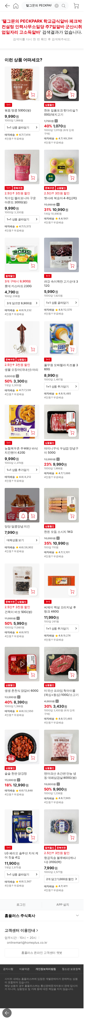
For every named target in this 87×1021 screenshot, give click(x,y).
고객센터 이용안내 (20, 930)
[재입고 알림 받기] (23, 516)
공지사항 (8, 969)
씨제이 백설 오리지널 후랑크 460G (60, 609)
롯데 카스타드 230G (18, 286)
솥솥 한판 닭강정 (16, 773)
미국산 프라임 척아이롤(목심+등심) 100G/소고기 (61, 693)
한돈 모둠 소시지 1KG (58, 532)
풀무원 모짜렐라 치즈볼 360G (61, 367)
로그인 (21, 904)
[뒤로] (7, 6)
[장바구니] (76, 6)
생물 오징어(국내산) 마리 (21, 369)
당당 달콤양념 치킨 (17, 526)
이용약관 (24, 969)
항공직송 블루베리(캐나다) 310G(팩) (60, 860)
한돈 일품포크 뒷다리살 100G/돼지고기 (60, 112)
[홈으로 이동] (16, 6)
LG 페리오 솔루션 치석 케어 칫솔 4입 (21, 855)
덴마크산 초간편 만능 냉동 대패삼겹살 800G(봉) (60, 775)
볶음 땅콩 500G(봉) (18, 110)
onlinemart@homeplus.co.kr (27, 942)
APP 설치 (62, 904)
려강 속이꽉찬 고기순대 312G (61, 283)
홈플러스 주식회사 (20, 915)
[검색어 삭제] (56, 6)
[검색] (64, 6)
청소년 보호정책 (71, 969)
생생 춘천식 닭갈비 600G (22, 690)
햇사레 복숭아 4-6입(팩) (60, 198)
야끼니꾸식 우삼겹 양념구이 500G (61, 450)
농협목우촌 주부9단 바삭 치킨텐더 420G (21, 450)
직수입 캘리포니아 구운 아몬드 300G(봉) (20, 200)
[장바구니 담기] (33, 94)
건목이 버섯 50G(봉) (18, 612)
